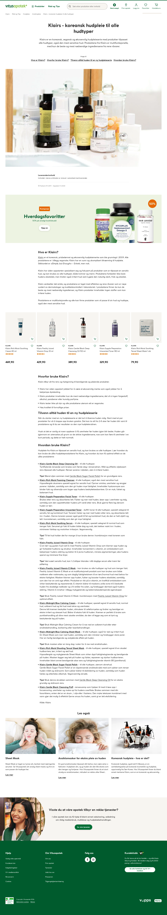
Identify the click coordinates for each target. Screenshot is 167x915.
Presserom (49, 877)
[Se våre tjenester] (83, 819)
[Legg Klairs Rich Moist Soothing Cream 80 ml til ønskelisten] (32, 345)
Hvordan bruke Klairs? (125, 60)
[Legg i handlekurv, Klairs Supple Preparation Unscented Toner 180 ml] (126, 339)
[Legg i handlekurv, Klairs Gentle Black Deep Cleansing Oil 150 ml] (94, 339)
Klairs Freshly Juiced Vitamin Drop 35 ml (45, 349)
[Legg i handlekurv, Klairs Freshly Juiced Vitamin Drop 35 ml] (63, 339)
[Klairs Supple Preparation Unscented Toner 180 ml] (115, 327)
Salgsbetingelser (11, 868)
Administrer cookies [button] (22, 902)
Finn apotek (49, 863)
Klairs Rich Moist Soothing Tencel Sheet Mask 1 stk (142, 349)
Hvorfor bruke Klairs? (58, 60)
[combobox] (87, 6)
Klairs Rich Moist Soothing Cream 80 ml (16, 349)
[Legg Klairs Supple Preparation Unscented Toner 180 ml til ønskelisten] (126, 345)
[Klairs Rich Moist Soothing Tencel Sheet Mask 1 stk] (146, 327)
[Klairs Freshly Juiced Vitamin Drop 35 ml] (52, 327)
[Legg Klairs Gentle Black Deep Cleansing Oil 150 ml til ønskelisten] (94, 345)
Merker (32, 902)
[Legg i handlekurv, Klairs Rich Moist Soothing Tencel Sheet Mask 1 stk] (157, 339)
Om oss (48, 859)
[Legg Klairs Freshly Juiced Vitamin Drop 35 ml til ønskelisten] (63, 345)
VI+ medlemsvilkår (12, 872)
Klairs (40, 257)
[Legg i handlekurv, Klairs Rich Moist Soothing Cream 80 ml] (32, 339)
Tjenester (48, 868)
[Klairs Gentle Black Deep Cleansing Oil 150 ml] (83, 327)
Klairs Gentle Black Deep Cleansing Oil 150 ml (79, 349)
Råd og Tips (54, 6)
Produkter (40, 6)
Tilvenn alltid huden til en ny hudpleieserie (91, 60)
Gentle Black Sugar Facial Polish (85, 476)
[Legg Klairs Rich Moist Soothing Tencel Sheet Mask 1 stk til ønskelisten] (157, 345)
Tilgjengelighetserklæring (54, 881)
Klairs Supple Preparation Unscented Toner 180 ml (110, 349)
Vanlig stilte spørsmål (13, 859)
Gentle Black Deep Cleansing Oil (94, 680)
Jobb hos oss (49, 872)
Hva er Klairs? (38, 60)
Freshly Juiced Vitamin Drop (111, 596)
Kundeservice (10, 863)
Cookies (8, 881)
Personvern (9, 877)
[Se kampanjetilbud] (44, 219)
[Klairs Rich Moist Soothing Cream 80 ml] (20, 327)
